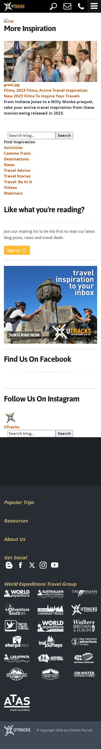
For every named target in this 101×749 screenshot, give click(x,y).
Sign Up (13, 250)
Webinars (13, 193)
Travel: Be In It (18, 182)
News (9, 164)
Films (9, 90)
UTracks (11, 427)
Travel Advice (17, 170)
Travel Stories (17, 176)
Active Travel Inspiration (63, 90)
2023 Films (26, 90)
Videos (10, 187)
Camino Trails (17, 153)
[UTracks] (10, 7)
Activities (13, 147)
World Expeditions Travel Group (40, 584)
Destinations (16, 159)
